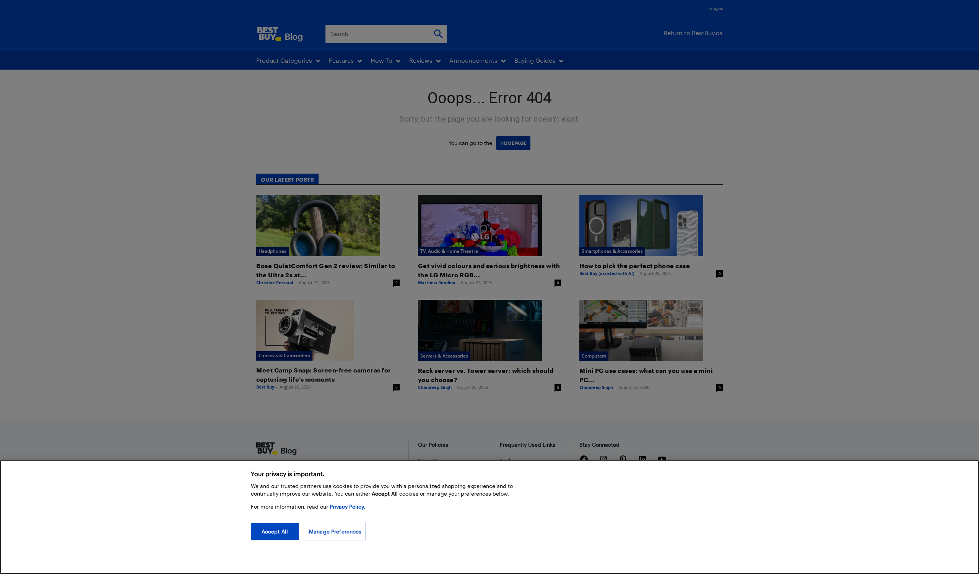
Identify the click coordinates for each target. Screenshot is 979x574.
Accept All (275, 531)
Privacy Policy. (347, 506)
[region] (489, 517)
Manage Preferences (335, 531)
